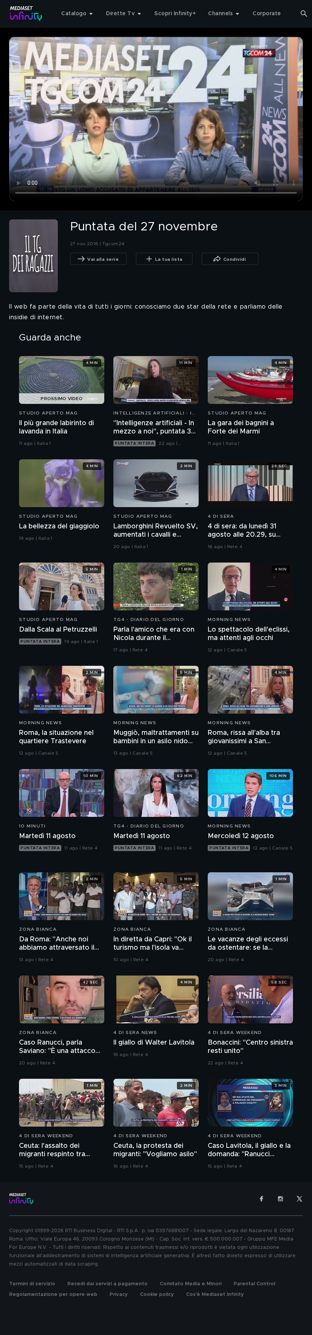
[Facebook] (261, 1198)
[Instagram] (280, 1198)
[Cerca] (304, 13)
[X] (299, 1198)
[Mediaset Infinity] (26, 13)
